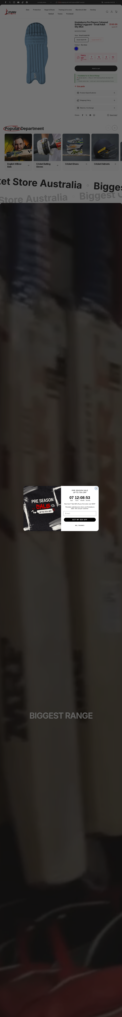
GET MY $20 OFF (79, 519)
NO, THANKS (79, 525)
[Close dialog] (96, 488)
